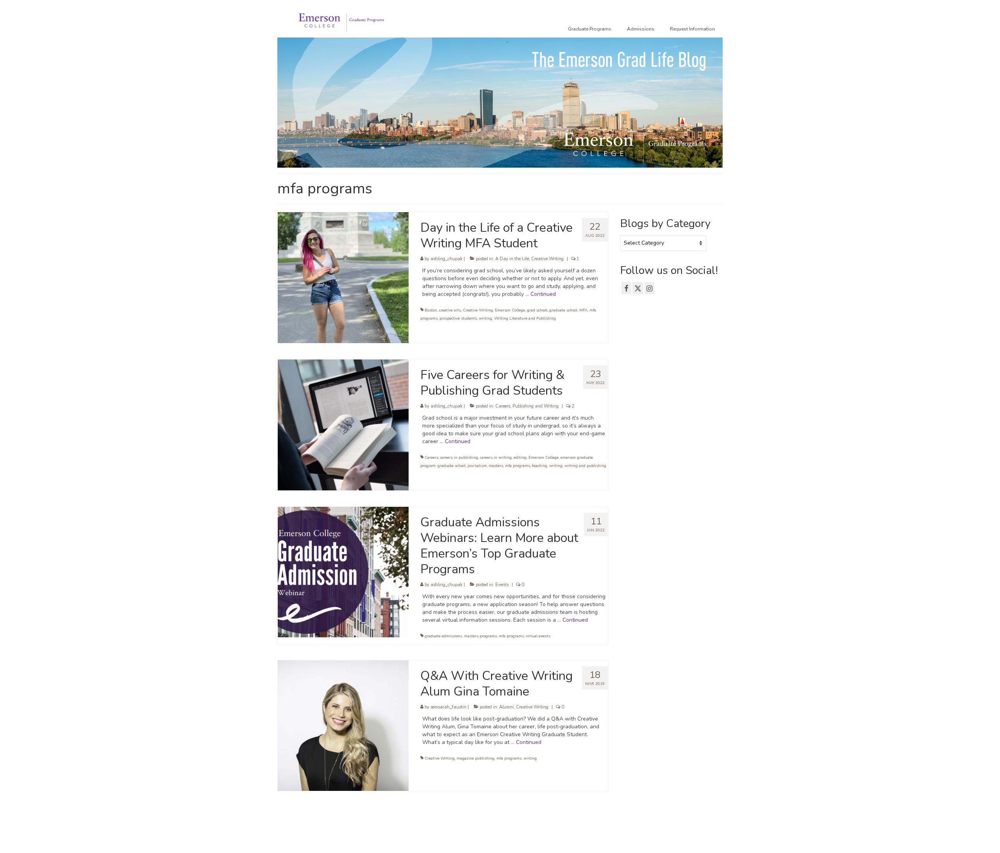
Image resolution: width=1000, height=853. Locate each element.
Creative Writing (547, 259)
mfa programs (517, 466)
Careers (502, 406)
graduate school (563, 310)
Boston (431, 310)
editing (520, 457)
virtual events (538, 636)
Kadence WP (397, 839)
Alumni (506, 707)
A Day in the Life (512, 259)
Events (502, 585)
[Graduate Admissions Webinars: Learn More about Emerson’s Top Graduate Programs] (343, 571)
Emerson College (510, 310)
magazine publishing (476, 758)
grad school (537, 310)
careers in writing (496, 457)
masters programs (480, 636)
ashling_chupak (446, 259)
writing (485, 318)
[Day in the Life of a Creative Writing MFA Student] (343, 277)
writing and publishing (585, 466)
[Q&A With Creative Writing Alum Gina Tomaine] (343, 725)
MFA (583, 310)
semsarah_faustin (448, 707)
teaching (539, 466)
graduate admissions (443, 636)
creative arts (450, 310)
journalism (477, 466)
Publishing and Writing (535, 406)
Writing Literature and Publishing (525, 318)
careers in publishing (459, 457)
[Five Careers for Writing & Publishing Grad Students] (343, 424)
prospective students (458, 318)
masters (496, 466)
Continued (543, 294)
